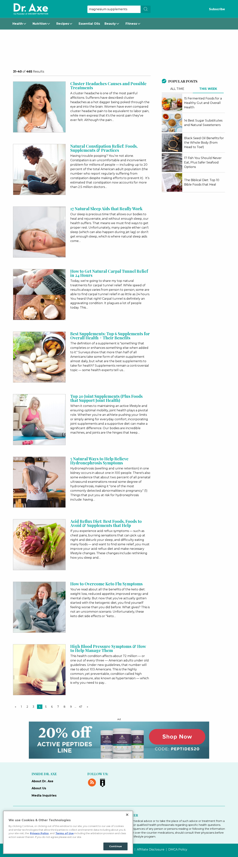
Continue (115, 846)
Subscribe (217, 9)
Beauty (110, 23)
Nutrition (40, 23)
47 (80, 706)
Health (17, 23)
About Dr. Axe (42, 781)
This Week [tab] (208, 89)
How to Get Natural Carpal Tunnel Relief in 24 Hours (109, 273)
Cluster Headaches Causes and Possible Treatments (108, 85)
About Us (39, 788)
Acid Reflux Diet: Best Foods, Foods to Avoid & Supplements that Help (106, 523)
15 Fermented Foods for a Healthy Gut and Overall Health (203, 103)
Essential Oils (89, 23)
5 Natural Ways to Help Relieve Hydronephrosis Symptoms (99, 461)
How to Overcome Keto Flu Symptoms (106, 583)
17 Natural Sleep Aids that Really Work (106, 208)
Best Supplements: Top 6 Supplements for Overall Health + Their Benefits (110, 335)
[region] (68, 832)
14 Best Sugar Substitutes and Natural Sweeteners (203, 123)
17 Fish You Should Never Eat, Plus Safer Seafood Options (203, 162)
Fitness (131, 23)
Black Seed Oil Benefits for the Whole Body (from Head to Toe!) (204, 142)
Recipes (62, 23)
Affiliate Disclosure (150, 849)
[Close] (127, 815)
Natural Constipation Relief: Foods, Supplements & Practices (104, 148)
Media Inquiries (44, 795)
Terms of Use (64, 833)
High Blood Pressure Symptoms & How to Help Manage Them (108, 648)
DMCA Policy (177, 849)
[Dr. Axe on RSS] (92, 782)
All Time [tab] (177, 89)
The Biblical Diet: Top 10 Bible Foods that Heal (201, 182)
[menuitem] (20, 24)
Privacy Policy (39, 833)
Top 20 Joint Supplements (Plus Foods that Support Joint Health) (106, 398)
